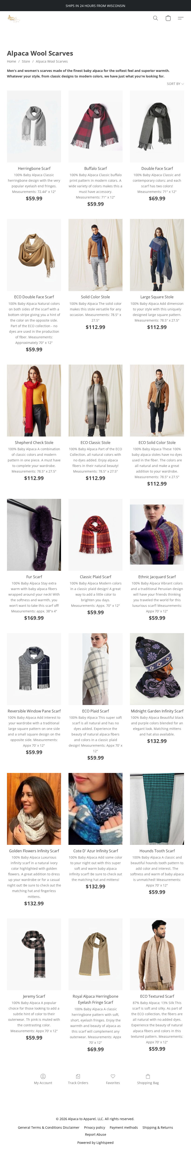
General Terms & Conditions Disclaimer (48, 1127)
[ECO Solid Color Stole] (157, 400)
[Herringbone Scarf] (34, 126)
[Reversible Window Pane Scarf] (34, 669)
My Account (43, 1083)
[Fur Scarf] (34, 535)
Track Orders (78, 1083)
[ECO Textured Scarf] (157, 954)
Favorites (113, 1083)
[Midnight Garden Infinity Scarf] (157, 669)
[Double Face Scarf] (157, 126)
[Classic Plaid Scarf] (95, 535)
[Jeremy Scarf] (34, 954)
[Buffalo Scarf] (95, 126)
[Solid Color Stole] (95, 255)
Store (26, 61)
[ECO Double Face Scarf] (34, 255)
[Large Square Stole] (157, 255)
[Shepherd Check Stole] (34, 400)
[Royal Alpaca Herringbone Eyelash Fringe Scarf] (95, 954)
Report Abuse (95, 1134)
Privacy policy (94, 1127)
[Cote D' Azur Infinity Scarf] (95, 809)
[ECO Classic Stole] (95, 400)
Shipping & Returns (158, 1127)
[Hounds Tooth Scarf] (157, 809)
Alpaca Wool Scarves (52, 61)
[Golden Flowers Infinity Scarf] (34, 809)
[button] (13, 18)
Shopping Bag (148, 1083)
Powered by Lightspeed (95, 1142)
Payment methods (124, 1127)
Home (11, 61)
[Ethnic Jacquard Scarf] (157, 535)
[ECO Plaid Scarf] (95, 669)
